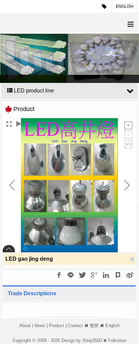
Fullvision (117, 340)
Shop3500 (92, 340)
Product (56, 325)
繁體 (94, 325)
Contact (75, 325)
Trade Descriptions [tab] (32, 293)
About (25, 325)
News (39, 325)
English (125, 6)
